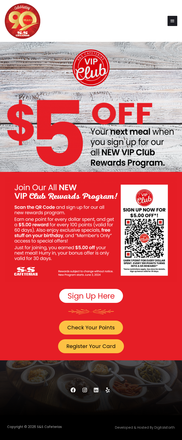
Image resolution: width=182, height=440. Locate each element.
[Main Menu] (172, 21)
